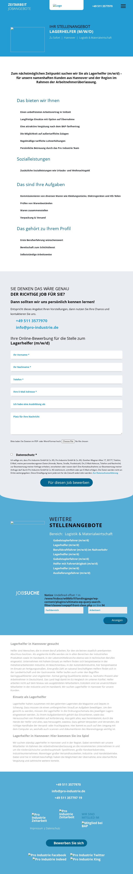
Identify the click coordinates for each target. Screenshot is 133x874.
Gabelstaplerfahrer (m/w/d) (71, 540)
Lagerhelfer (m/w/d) (66, 545)
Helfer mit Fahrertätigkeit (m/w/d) (75, 563)
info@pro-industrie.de (36, 327)
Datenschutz (53, 828)
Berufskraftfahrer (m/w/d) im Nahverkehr (80, 549)
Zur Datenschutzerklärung (105, 473)
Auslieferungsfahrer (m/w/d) (71, 573)
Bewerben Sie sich (69, 843)
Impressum (36, 828)
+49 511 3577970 (102, 6)
